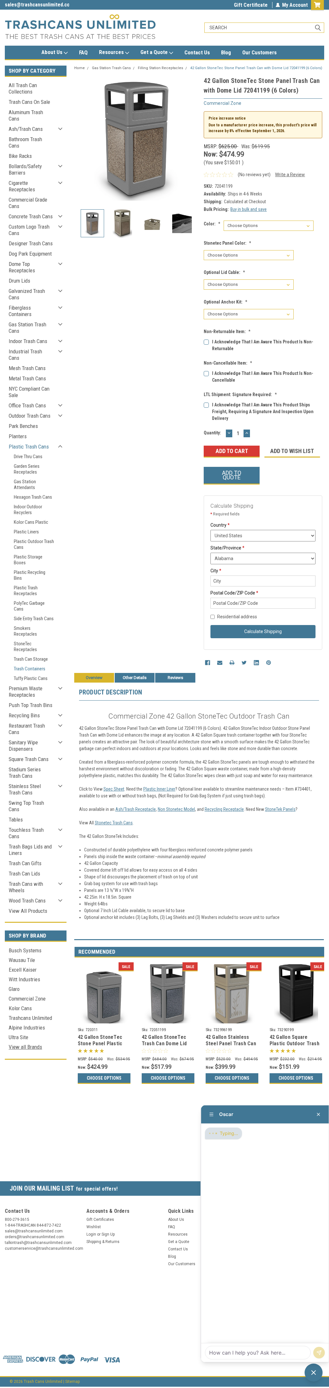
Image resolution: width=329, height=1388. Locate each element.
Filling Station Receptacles (160, 68)
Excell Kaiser (23, 969)
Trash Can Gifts (25, 863)
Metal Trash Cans (27, 378)
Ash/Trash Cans (26, 129)
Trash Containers (29, 669)
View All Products (28, 911)
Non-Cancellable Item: (228, 363)
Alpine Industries (27, 1027)
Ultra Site (18, 1037)
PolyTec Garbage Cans (29, 606)
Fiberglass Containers (20, 310)
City (215, 570)
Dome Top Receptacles (22, 267)
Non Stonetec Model (176, 809)
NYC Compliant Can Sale (29, 392)
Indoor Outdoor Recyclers (28, 509)
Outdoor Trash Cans (29, 416)
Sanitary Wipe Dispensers (23, 745)
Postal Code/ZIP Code (234, 592)
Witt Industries (24, 979)
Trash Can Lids (24, 873)
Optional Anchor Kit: (225, 301)
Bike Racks (20, 156)
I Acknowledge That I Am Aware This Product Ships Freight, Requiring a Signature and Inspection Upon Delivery (263, 411)
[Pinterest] (268, 662)
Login (91, 1234)
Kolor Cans (20, 1008)
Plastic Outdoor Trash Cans (34, 544)
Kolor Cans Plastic (31, 522)
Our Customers (259, 52)
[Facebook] (207, 662)
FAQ (83, 52)
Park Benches (23, 426)
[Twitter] (244, 662)
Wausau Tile (22, 960)
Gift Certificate (251, 5)
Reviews (175, 677)
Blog (226, 52)
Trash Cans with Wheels (26, 887)
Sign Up (108, 1234)
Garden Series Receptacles (27, 469)
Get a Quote (154, 52)
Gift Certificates (100, 1219)
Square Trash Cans (29, 759)
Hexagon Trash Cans (33, 497)
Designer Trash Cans (31, 243)
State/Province (227, 547)
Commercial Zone (27, 998)
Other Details (135, 677)
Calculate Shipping (263, 631)
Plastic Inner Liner (159, 789)
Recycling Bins (24, 715)
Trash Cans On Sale (29, 102)
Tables (16, 819)
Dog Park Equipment (30, 253)
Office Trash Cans (27, 405)
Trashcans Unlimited (30, 1018)
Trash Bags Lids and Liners (30, 849)
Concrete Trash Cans (31, 216)
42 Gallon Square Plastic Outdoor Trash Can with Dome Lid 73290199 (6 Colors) (294, 1046)
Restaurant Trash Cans (27, 728)
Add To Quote (231, 475)
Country (220, 525)
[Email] (219, 662)
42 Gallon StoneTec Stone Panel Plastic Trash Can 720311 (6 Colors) (101, 1046)
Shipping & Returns (103, 1241)
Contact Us (197, 52)
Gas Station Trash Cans (27, 327)
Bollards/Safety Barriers (25, 169)
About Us (52, 52)
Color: (212, 223)
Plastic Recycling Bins (29, 575)
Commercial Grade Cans (28, 202)
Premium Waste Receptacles (25, 691)
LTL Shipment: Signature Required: (240, 394)
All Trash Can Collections (23, 88)
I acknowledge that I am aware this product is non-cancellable (262, 377)
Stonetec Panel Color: (227, 243)
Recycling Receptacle (224, 809)
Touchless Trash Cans (26, 833)
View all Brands (25, 1047)
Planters (18, 436)
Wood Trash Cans (27, 900)
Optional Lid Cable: (224, 272)
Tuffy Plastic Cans (31, 678)
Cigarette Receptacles (22, 186)
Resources (112, 52)
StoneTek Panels (280, 809)
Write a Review (290, 174)
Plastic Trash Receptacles (26, 590)
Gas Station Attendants (25, 484)
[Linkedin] (256, 662)
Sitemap (72, 1381)
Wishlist (93, 1227)
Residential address (237, 616)
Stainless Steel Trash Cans (25, 789)
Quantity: (212, 432)
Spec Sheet (113, 789)
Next (192, 138)
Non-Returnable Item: (227, 331)
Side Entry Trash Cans (34, 618)
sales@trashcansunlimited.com (37, 5)
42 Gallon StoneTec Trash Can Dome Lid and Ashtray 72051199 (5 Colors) (166, 1046)
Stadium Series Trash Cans (25, 772)
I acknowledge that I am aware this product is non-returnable (262, 345)
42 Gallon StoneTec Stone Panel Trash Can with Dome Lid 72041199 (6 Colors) (256, 68)
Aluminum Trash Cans (26, 115)
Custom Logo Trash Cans (29, 229)
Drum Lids (19, 280)
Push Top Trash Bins (30, 705)
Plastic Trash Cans (29, 446)
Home (79, 68)
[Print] (232, 662)
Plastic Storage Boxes (28, 560)
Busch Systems (25, 950)
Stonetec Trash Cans (114, 822)
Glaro (14, 989)
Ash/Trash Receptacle (135, 809)
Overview (94, 677)
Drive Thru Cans (28, 456)
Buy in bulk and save (248, 209)
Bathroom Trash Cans (25, 142)
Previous (80, 138)
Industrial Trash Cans (25, 354)
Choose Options (104, 1078)
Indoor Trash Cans (28, 341)
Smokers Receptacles (25, 631)
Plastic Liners (26, 532)
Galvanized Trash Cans (27, 294)
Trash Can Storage (31, 659)
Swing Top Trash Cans (26, 806)
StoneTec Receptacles (25, 646)
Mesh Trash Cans (27, 368)
